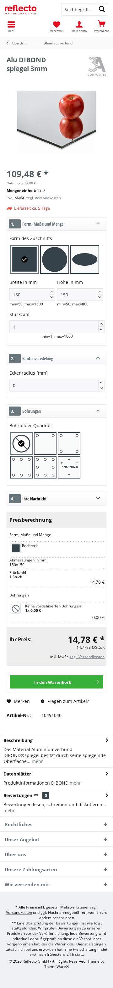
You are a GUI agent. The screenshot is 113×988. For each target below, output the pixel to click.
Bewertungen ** (21, 795)
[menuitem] (101, 27)
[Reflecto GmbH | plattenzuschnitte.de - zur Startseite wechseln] (28, 9)
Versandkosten (19, 912)
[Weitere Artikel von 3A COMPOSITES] (97, 66)
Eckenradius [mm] (28, 373)
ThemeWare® (56, 966)
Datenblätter (17, 774)
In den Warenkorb (52, 682)
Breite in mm (31, 288)
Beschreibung (18, 740)
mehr (36, 761)
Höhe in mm (79, 288)
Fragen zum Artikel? (67, 701)
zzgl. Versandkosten (43, 198)
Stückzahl (20, 314)
